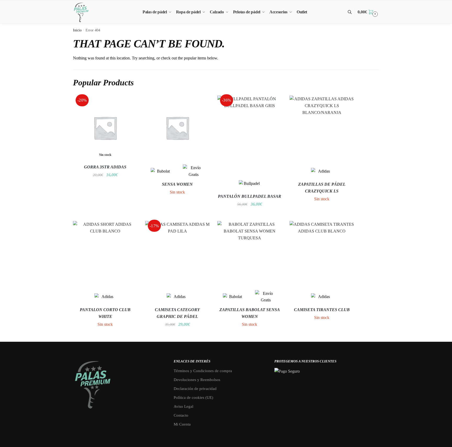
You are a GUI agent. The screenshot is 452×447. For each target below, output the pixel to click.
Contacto (181, 415)
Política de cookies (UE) (193, 397)
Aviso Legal (183, 406)
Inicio (77, 30)
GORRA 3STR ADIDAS (105, 167)
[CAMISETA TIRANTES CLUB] (322, 253)
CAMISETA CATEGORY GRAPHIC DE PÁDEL (177, 313)
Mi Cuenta (182, 424)
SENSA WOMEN (177, 184)
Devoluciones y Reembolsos (197, 380)
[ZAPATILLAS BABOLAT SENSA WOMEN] (249, 253)
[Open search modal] (352, 12)
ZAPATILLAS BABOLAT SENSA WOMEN (249, 313)
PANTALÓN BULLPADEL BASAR (249, 196)
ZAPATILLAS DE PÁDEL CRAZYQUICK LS (322, 187)
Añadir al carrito (249, 215)
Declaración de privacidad (195, 389)
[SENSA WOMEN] (177, 128)
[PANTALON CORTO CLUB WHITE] (105, 253)
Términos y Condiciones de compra (203, 371)
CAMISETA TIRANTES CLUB (322, 309)
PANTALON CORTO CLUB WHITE (105, 313)
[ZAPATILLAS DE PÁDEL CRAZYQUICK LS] (322, 128)
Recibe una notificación (105, 185)
